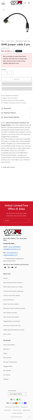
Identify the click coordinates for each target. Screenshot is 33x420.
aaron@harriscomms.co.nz (12, 249)
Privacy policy (7, 410)
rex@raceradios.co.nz (10, 255)
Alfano (5, 353)
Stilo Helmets (7, 357)
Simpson (6, 379)
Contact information (17, 413)
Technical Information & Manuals (13, 291)
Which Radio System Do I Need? (13, 287)
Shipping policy (26, 410)
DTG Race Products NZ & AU (12, 325)
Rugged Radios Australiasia (11, 321)
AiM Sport (6, 349)
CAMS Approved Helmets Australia (13, 330)
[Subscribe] (28, 221)
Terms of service (17, 410)
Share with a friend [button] (8, 167)
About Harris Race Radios (11, 304)
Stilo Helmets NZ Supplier (11, 317)
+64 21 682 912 (12, 252)
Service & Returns (8, 300)
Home (3, 41)
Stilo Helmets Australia (10, 312)
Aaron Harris (7, 334)
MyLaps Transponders (10, 362)
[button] (3, 3)
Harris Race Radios (9, 345)
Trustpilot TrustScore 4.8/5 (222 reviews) (14, 103)
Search (5, 278)
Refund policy (24, 407)
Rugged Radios (10, 41)
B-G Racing (6, 375)
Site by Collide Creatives (16, 416)
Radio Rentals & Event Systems (12, 282)
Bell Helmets (7, 370)
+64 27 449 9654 (14, 247)
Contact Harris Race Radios (11, 295)
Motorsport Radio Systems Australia (14, 308)
